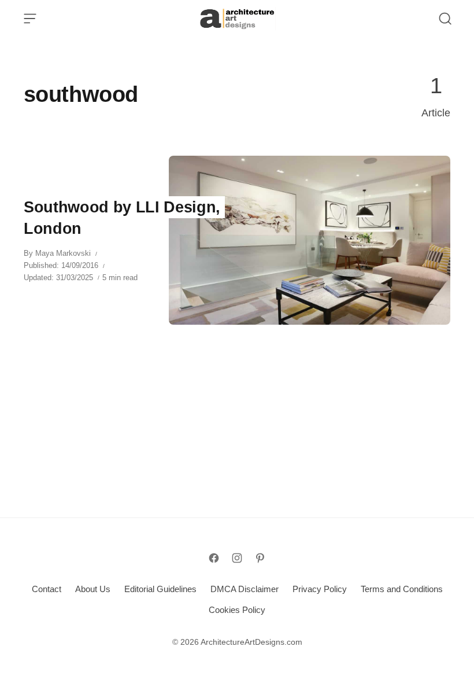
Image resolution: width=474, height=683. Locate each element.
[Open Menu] (30, 18)
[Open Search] (445, 18)
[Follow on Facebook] (213, 558)
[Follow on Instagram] (237, 558)
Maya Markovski (63, 253)
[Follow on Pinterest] (260, 558)
